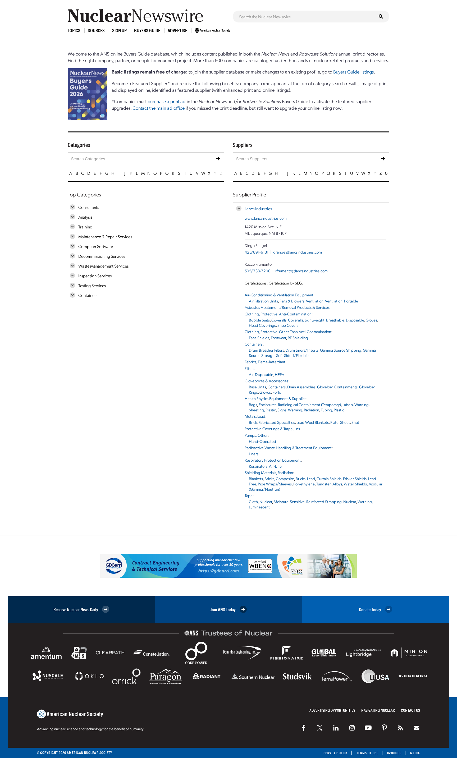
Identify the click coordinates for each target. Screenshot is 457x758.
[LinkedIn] (335, 727)
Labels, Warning (355, 404)
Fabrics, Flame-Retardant (265, 361)
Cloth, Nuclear (260, 501)
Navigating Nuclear (378, 710)
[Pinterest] (384, 727)
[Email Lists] (416, 727)
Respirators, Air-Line (265, 466)
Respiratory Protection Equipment (273, 460)
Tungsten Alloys (329, 483)
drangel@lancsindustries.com (297, 252)
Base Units (257, 386)
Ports (276, 392)
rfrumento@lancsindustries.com (301, 270)
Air (251, 374)
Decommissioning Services (101, 256)
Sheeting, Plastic (262, 409)
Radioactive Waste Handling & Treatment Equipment (288, 447)
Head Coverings (262, 325)
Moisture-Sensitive (289, 501)
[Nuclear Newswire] (400, 727)
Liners (253, 453)
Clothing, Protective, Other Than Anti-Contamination (288, 331)
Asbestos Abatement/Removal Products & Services (287, 307)
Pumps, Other (256, 435)
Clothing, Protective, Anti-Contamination (278, 313)
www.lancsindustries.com (266, 218)
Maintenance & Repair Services (105, 236)
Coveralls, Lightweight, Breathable (316, 320)
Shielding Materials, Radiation (269, 472)
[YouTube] (368, 727)
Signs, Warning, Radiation (298, 409)
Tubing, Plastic (332, 409)
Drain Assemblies (301, 386)
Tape (249, 495)
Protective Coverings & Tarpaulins (272, 428)
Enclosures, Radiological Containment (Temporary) (300, 404)
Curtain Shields (329, 478)
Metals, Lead (255, 416)
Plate (334, 422)
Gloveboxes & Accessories (266, 380)
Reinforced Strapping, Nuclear (331, 501)
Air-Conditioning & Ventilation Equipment (279, 294)
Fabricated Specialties (277, 422)
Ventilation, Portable (341, 301)
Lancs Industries (258, 208)
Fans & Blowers (292, 301)
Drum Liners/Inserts (302, 350)
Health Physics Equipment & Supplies (275, 398)
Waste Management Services (103, 266)
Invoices (394, 753)
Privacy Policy (335, 753)
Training (85, 226)
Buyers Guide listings (353, 71)
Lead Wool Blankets (312, 422)
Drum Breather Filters (266, 350)
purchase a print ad (167, 101)
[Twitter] (319, 727)
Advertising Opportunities (332, 710)
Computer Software (95, 246)
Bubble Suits (259, 320)
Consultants (88, 207)
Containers (87, 295)
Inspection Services (95, 275)
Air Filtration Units (263, 301)
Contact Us (410, 710)
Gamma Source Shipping (340, 350)
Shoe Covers (287, 325)
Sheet (345, 422)
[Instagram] (352, 727)
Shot (355, 422)
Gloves (371, 320)
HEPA (279, 374)
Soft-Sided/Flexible (292, 355)
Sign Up (119, 30)
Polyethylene (304, 483)
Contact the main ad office (158, 108)
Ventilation (314, 301)
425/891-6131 (256, 252)
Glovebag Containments (337, 386)
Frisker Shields (355, 478)
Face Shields (259, 337)
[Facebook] (303, 727)
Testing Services (92, 285)
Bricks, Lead (305, 478)
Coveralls (278, 320)
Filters (249, 368)
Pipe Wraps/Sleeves (275, 483)
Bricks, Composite (279, 478)
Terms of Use (367, 753)
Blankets (256, 478)
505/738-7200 (258, 270)
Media (415, 753)
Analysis (85, 217)
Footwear (278, 337)
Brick (253, 422)
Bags (253, 404)
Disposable (355, 320)
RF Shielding (298, 337)
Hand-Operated (262, 441)
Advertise (177, 30)
